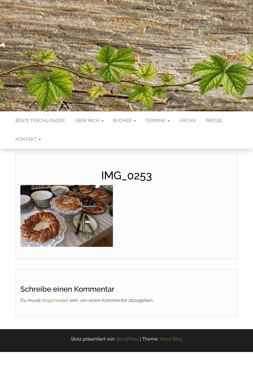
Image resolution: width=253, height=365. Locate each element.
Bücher (123, 120)
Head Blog (171, 339)
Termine (156, 120)
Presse (213, 120)
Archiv (187, 120)
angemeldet (55, 300)
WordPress (127, 339)
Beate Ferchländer (40, 120)
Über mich (87, 120)
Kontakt (26, 139)
